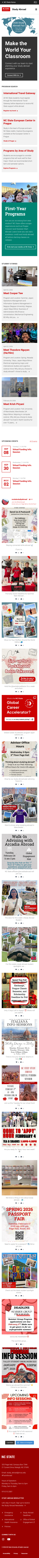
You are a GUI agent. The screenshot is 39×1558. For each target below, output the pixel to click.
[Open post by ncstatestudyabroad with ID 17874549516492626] (19, 1083)
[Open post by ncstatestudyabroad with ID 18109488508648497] (19, 1411)
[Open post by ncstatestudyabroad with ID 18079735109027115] (19, 1036)
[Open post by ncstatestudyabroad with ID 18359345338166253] (19, 1177)
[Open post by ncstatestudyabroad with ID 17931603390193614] (19, 944)
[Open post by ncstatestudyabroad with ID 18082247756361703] (19, 620)
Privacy (16, 1553)
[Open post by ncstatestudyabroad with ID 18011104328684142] (19, 666)
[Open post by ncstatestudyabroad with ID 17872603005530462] (19, 1270)
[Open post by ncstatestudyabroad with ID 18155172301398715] (19, 573)
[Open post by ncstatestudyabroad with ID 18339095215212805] (19, 1365)
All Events (33, 441)
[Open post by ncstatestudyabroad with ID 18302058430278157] (19, 1224)
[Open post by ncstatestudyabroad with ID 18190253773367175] (19, 525)
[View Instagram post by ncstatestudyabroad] (35, 540)
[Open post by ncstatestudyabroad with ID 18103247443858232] (19, 1129)
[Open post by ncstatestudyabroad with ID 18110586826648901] (19, 897)
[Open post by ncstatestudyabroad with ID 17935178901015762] (19, 1316)
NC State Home (9, 2)
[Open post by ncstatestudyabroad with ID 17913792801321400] (19, 712)
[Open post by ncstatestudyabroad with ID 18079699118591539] (19, 759)
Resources (24, 1553)
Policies (8, 1526)
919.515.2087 (7, 1492)
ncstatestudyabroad (19, 510)
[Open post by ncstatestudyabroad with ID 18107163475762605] (19, 851)
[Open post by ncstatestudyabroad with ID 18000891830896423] (19, 805)
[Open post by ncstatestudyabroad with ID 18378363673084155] (19, 990)
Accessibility (6, 1553)
